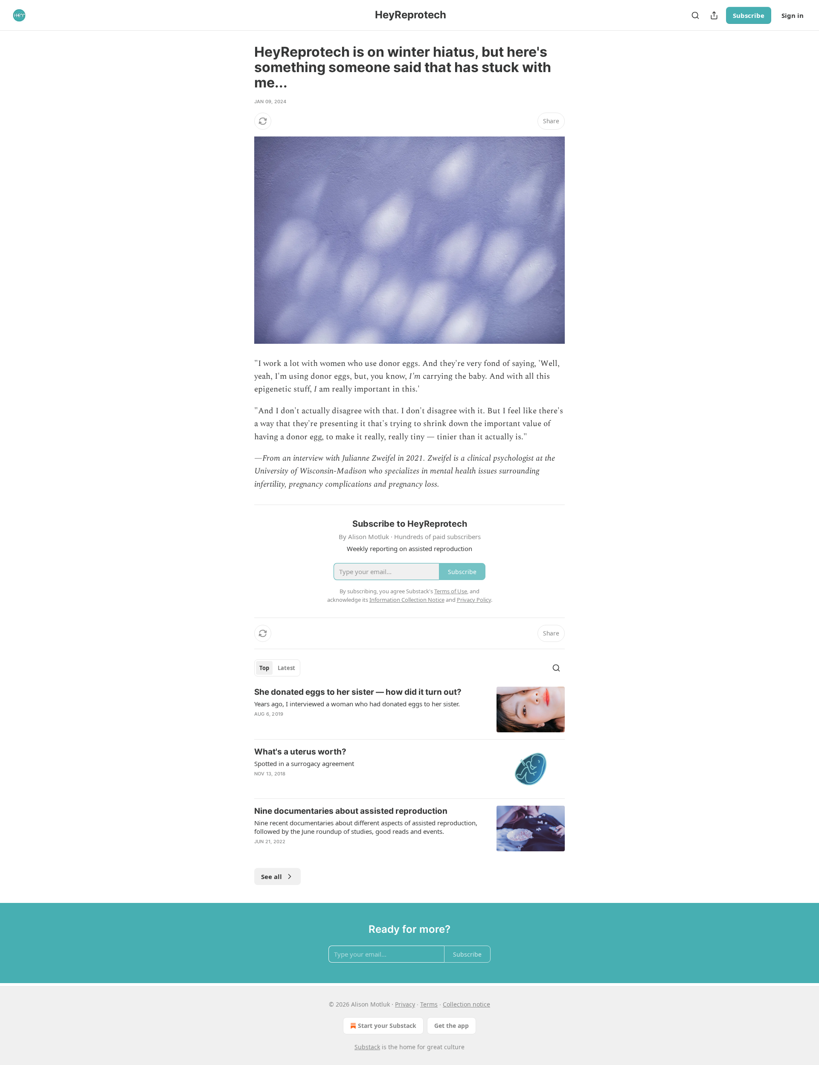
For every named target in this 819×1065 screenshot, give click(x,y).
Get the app (451, 1025)
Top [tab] (264, 668)
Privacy (405, 1004)
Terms (429, 1004)
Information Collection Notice (406, 600)
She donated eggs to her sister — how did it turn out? (358, 692)
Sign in (792, 15)
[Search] (695, 15)
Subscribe (748, 15)
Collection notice (466, 1004)
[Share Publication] (714, 15)
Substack (367, 1047)
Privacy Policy (474, 600)
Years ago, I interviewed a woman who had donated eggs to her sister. (357, 703)
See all (271, 876)
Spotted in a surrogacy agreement (304, 763)
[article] (409, 709)
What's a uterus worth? (300, 752)
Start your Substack (387, 1025)
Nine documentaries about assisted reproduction (350, 811)
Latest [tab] (286, 668)
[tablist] (277, 667)
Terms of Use (450, 591)
